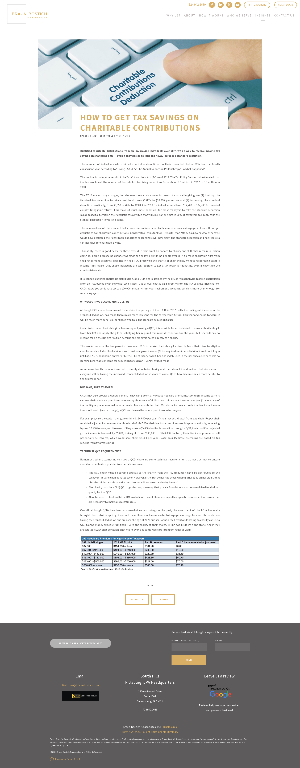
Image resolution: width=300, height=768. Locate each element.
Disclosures (170, 727)
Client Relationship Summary (160, 731)
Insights (262, 15)
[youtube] (238, 5)
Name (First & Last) (186, 640)
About (189, 15)
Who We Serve (239, 15)
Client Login (285, 4)
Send (189, 659)
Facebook (137, 599)
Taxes (126, 136)
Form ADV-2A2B (131, 731)
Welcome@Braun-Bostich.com (80, 685)
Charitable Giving (111, 136)
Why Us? (173, 15)
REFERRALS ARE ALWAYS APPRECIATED (80, 643)
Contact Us (284, 15)
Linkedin (163, 599)
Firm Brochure (257, 4)
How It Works (211, 15)
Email (219, 640)
